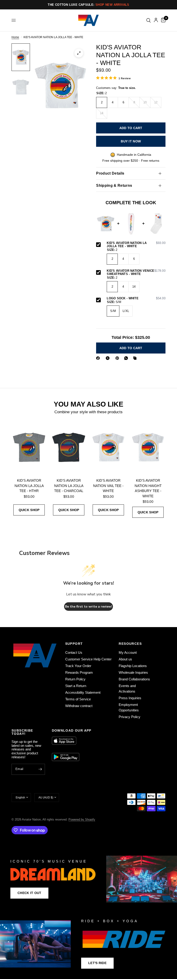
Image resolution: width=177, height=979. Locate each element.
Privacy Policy (129, 717)
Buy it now (131, 141)
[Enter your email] (40, 769)
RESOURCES (130, 643)
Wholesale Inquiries (133, 672)
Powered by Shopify (81, 819)
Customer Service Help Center (88, 659)
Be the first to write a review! (88, 606)
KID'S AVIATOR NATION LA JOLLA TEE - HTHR (29, 485)
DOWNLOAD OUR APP (71, 730)
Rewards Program (79, 672)
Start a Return (75, 686)
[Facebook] (99, 358)
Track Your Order (78, 666)
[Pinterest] (118, 358)
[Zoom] (78, 53)
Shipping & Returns (114, 185)
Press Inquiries (130, 698)
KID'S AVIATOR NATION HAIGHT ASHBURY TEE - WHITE (148, 488)
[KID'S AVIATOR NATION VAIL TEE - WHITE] (108, 447)
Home (15, 37)
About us (125, 659)
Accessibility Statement (82, 692)
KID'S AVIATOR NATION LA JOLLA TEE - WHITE (136, 244)
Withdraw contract (78, 706)
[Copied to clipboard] (136, 358)
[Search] (148, 20)
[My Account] (155, 20)
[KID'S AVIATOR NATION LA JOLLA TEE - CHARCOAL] (68, 447)
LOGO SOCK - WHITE (136, 298)
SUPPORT (74, 643)
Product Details (110, 173)
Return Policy (75, 679)
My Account (128, 652)
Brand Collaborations (134, 679)
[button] (29, 893)
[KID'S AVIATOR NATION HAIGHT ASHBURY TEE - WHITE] (147, 447)
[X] (108, 358)
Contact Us (73, 652)
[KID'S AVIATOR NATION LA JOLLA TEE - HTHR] (29, 447)
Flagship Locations (133, 666)
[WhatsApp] (127, 358)
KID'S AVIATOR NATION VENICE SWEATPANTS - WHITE (136, 272)
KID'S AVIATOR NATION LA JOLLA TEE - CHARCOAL (68, 485)
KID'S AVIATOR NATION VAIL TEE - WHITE (108, 485)
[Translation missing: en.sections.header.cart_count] (162, 20)
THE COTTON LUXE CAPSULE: (88, 4)
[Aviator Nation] (88, 879)
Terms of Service (78, 699)
